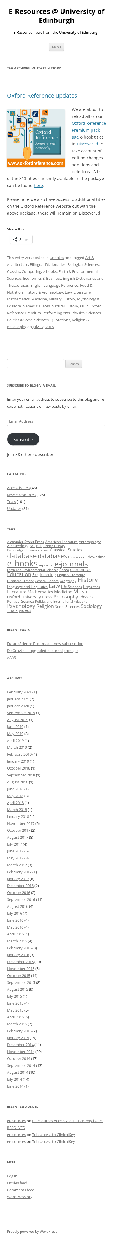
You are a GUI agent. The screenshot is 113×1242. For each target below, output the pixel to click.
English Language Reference (54, 285)
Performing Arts (56, 312)
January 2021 (18, 699)
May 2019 (15, 733)
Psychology (21, 605)
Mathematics (18, 299)
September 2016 (21, 899)
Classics (13, 271)
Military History (62, 299)
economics (80, 569)
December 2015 (20, 961)
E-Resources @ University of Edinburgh (56, 16)
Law (68, 292)
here (38, 185)
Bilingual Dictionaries (47, 264)
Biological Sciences (83, 264)
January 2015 (18, 1037)
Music (80, 591)
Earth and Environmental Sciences (32, 570)
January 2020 (18, 705)
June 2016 (15, 920)
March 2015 (17, 1024)
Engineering (44, 574)
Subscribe (23, 439)
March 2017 (17, 864)
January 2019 (18, 761)
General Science (47, 581)
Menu (56, 47)
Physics (86, 597)
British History (54, 546)
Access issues (18, 487)
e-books (50, 271)
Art (32, 545)
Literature (82, 292)
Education (19, 574)
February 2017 (19, 871)
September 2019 (21, 712)
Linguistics (91, 586)
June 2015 (15, 1003)
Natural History (65, 306)
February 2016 (19, 947)
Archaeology (17, 545)
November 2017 (20, 823)
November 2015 (20, 968)
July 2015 (14, 996)
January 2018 (18, 816)
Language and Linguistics (27, 587)
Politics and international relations (61, 602)
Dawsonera (77, 557)
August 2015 (17, 989)
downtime (96, 556)
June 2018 (15, 788)
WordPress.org (19, 1196)
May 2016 (15, 927)
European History (20, 581)
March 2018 (17, 809)
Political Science (20, 601)
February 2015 (19, 1030)
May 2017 (15, 858)
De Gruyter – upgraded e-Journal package (42, 650)
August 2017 (17, 837)
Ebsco (64, 569)
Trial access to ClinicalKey (53, 1134)
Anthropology (90, 542)
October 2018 (18, 768)
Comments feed (20, 1189)
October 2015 (18, 975)
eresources (16, 1120)
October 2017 (18, 830)
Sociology (91, 605)
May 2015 (15, 1010)
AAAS (11, 657)
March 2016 (17, 941)
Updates (57, 257)
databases (52, 556)
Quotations (60, 319)
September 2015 (21, 982)
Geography (68, 581)
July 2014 (14, 1079)
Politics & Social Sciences (28, 319)
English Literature (71, 575)
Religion (45, 606)
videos (25, 610)
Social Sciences (67, 606)
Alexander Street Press (25, 542)
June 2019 (15, 726)
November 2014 (20, 1051)
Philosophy (66, 596)
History (88, 580)
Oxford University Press (29, 597)
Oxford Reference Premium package (89, 130)
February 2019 (19, 754)
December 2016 (20, 885)
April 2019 (15, 740)
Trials (11, 501)
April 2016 (15, 934)
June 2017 (15, 851)
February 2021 (19, 692)
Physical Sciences (86, 312)
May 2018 (15, 795)
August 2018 (17, 781)
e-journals (71, 563)
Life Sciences (71, 586)
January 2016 (18, 954)
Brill (39, 545)
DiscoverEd (87, 144)
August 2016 (17, 906)
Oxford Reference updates (42, 95)
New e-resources (21, 494)
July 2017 (14, 844)
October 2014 (18, 1058)
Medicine (39, 299)
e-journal (46, 565)
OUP (84, 306)
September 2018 (21, 775)
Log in (12, 1176)
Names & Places (36, 306)
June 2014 (15, 1086)
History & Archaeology (44, 292)
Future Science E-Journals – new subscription (45, 643)
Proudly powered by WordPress (32, 1231)
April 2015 (15, 1017)
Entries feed (17, 1183)
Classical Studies (66, 550)
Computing (31, 271)
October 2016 (18, 892)
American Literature (61, 542)
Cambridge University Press (28, 550)
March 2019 (17, 747)
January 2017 (18, 878)
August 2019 (17, 719)
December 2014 (20, 1044)
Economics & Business (42, 278)
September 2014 (21, 1065)
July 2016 (14, 913)
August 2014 (17, 1072)
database (22, 555)
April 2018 (15, 802)
